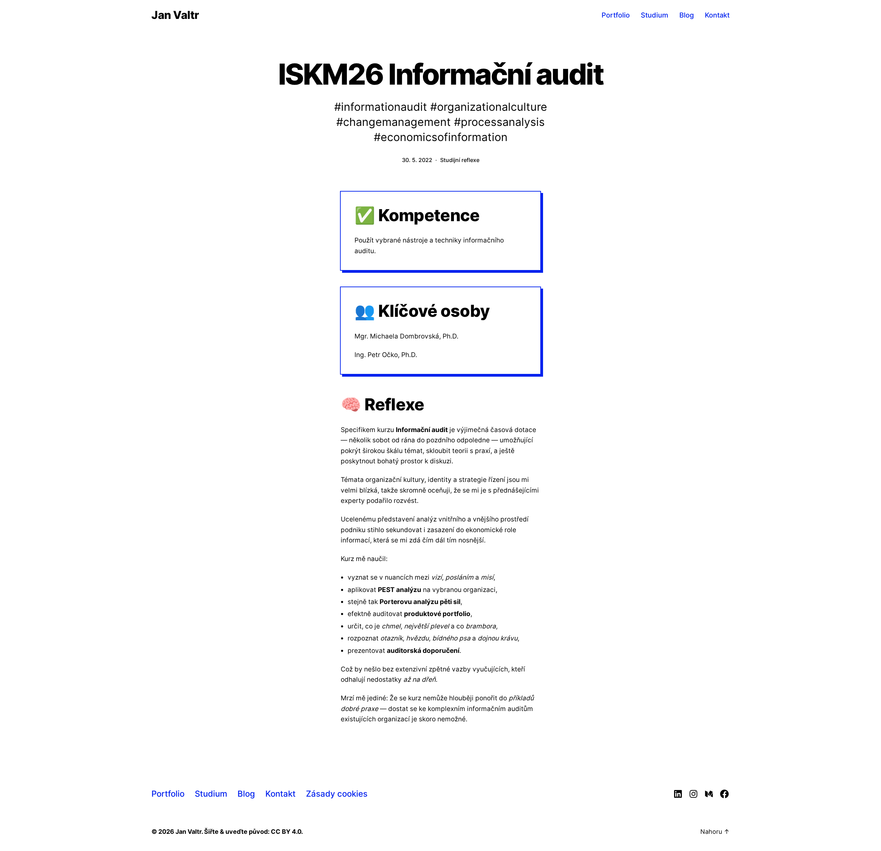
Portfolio (616, 15)
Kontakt (717, 15)
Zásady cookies (337, 794)
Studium (654, 15)
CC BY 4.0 (286, 831)
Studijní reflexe (459, 160)
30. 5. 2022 (417, 160)
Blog (686, 15)
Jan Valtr (175, 15)
